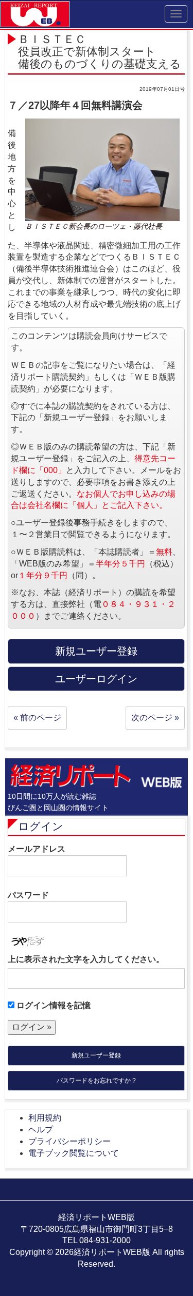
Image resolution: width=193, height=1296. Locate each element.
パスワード (28, 895)
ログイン (40, 826)
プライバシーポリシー (69, 1141)
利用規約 (44, 1117)
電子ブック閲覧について (73, 1153)
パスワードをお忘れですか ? (96, 1080)
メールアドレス (36, 849)
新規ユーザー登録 (96, 1055)
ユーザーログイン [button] (96, 678)
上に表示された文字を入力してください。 (86, 959)
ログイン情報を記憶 (52, 1005)
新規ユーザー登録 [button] (96, 651)
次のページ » (155, 717)
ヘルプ (40, 1129)
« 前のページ (37, 717)
